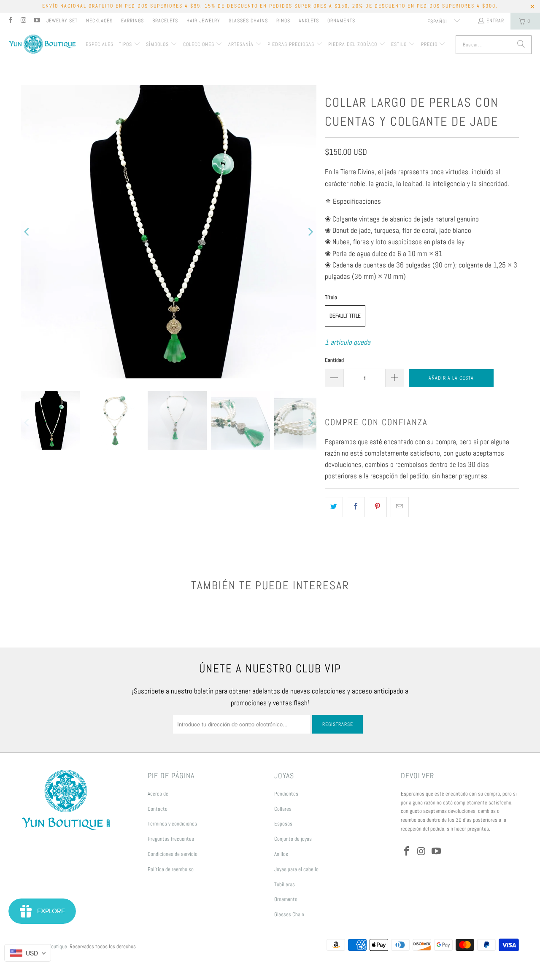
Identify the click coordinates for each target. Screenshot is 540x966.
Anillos (281, 854)
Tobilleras (284, 884)
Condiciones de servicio (172, 854)
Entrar (495, 20)
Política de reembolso (171, 869)
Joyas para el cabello (296, 869)
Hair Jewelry (203, 20)
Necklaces (99, 20)
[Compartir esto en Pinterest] (378, 507)
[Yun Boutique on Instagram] (23, 21)
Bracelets (165, 20)
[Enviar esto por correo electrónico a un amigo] (400, 507)
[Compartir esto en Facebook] (356, 507)
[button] (129, 45)
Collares (283, 808)
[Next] (310, 231)
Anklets (309, 20)
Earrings (132, 20)
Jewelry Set (62, 20)
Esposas (283, 823)
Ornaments (341, 20)
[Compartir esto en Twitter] (334, 507)
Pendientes (286, 793)
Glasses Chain (289, 914)
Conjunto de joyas (293, 838)
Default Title (345, 315)
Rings (283, 20)
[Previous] (27, 231)
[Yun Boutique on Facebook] (10, 21)
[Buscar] (521, 44)
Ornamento (285, 899)
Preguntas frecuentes (171, 838)
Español (438, 21)
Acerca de (158, 793)
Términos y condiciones (172, 823)
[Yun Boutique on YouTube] (36, 21)
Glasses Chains (248, 20)
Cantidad (334, 360)
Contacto (157, 808)
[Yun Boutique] (42, 45)
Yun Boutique (53, 946)
